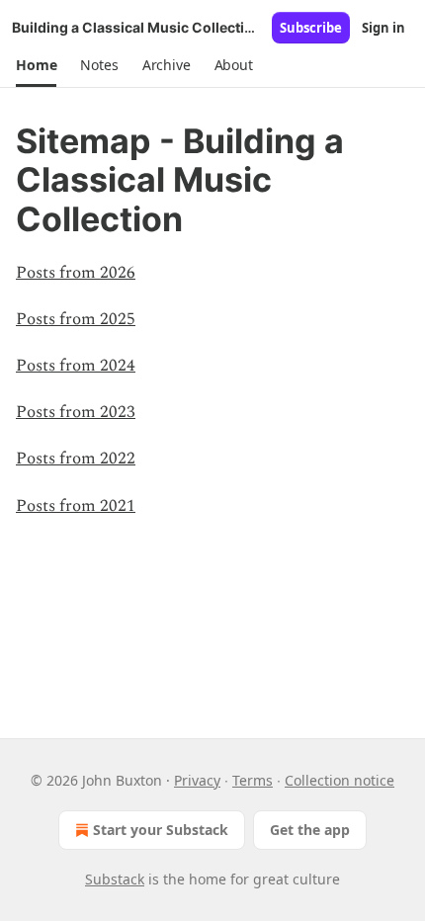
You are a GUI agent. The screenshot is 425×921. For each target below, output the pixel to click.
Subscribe (311, 28)
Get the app (310, 829)
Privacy (197, 780)
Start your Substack (160, 829)
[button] (36, 65)
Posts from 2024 (75, 365)
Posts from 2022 (75, 458)
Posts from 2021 (75, 506)
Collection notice (339, 780)
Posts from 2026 (75, 273)
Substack (114, 879)
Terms (252, 780)
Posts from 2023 (75, 412)
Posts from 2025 (75, 319)
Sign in (383, 28)
